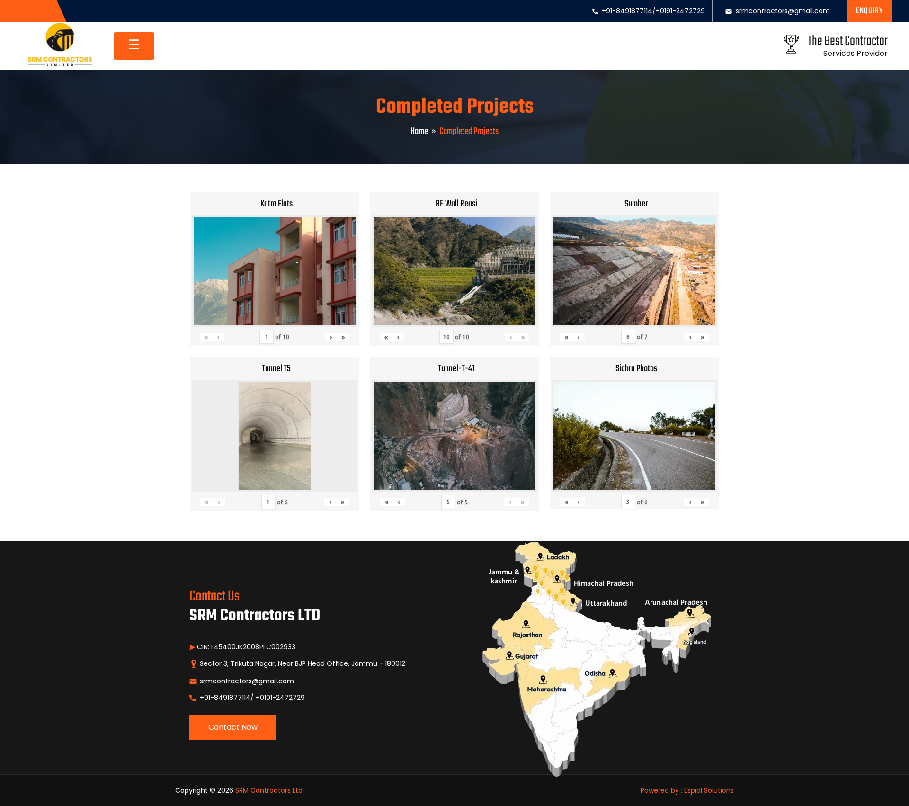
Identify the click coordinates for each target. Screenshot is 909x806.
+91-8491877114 (627, 11)
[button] (869, 11)
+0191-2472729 (680, 11)
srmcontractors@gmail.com (783, 11)
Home (419, 131)
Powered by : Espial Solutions (687, 790)
